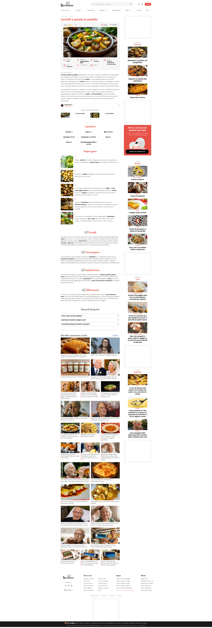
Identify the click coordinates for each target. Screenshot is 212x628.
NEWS (137, 386)
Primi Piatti (87, 581)
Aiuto (100, 625)
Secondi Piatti (102, 578)
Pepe (67, 142)
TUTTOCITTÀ (117, 623)
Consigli (139, 10)
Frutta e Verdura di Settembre (124, 588)
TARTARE (137, 227)
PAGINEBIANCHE (110, 623)
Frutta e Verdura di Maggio (123, 578)
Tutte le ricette (65, 10)
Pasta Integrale (88, 588)
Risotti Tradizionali (88, 590)
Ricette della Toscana (146, 590)
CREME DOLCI (137, 194)
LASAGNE (137, 210)
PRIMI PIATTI (137, 245)
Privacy (79, 625)
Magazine (102, 10)
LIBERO (77, 623)
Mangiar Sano (144, 578)
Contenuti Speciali (95, 595)
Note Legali (74, 625)
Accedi (147, 4)
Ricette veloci (91, 10)
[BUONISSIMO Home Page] (67, 4)
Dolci (99, 590)
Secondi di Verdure (103, 581)
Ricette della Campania (147, 583)
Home (62, 16)
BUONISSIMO (139, 623)
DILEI (122, 623)
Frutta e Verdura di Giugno (123, 581)
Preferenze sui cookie (93, 625)
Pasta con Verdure (88, 585)
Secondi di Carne (102, 585)
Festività (78, 10)
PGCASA (104, 623)
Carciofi (68, 132)
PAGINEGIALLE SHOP (96, 623)
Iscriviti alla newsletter (137, 151)
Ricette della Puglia (146, 588)
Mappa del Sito (112, 595)
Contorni (137, 44)
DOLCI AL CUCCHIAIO (137, 177)
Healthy (127, 10)
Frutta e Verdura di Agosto (123, 585)
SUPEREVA (144, 623)
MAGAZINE (137, 408)
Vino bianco (66, 137)
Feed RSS (119, 595)
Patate (87, 132)
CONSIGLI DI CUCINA (138, 293)
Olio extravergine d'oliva (88, 142)
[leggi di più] (119, 105)
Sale (107, 137)
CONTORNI (71, 16)
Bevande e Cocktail (103, 588)
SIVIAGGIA (126, 623)
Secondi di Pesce (102, 583)
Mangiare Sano (116, 10)
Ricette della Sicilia (146, 585)
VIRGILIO (81, 623)
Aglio (105, 132)
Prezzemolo (84, 137)
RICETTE (66, 16)
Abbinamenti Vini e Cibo (147, 581)
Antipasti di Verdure (89, 578)
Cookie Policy (85, 625)
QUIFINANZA (132, 623)
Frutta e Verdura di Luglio (123, 583)
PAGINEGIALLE (87, 623)
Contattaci (104, 595)
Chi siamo (69, 625)
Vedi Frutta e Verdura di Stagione (125, 590)
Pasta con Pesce (88, 583)
